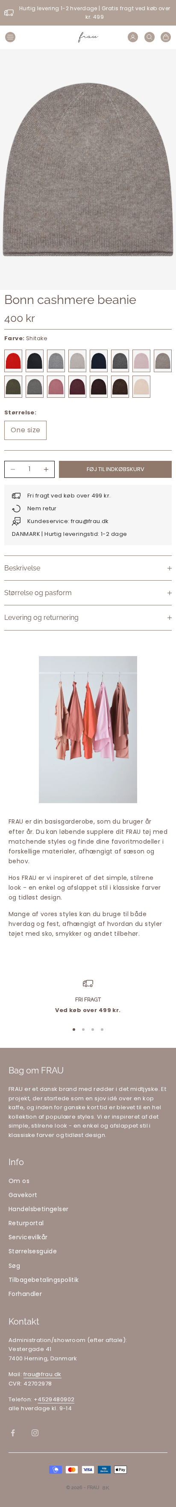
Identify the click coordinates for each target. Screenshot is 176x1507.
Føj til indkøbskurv (115, 469)
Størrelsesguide (33, 1251)
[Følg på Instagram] (35, 1433)
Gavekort (23, 1195)
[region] (88, 996)
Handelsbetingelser (39, 1209)
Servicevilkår (28, 1237)
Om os (19, 1181)
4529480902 (56, 1399)
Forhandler (25, 1294)
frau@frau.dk (42, 1374)
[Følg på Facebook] (13, 1433)
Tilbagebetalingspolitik (44, 1280)
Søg (14, 1265)
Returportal (26, 1223)
